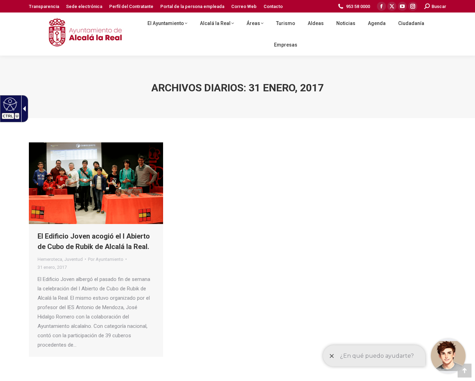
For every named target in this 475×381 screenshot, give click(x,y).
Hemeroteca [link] (50, 259)
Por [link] (105, 259)
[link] (44, 6)
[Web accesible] (9, 104)
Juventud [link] (73, 259)
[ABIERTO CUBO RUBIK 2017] (96, 183)
